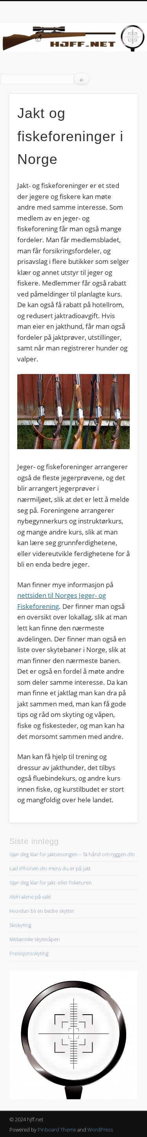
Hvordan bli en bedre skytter (41, 910)
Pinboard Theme (57, 1129)
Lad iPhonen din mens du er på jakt (50, 868)
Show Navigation (119, 70)
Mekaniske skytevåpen (34, 939)
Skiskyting (20, 925)
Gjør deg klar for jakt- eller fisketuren (50, 882)
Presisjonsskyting (29, 953)
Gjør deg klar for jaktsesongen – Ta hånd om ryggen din (72, 854)
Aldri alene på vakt (30, 896)
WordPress (100, 1129)
